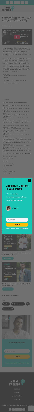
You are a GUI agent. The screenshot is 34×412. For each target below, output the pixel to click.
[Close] (29, 180)
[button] (17, 208)
